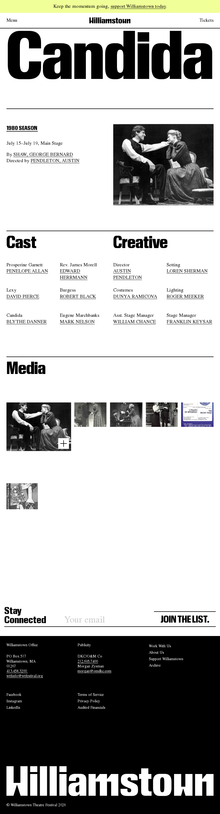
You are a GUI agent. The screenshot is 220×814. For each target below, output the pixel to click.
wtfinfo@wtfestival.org (24, 676)
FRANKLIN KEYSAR (189, 321)
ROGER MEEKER (185, 296)
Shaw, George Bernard (43, 154)
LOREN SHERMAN (187, 271)
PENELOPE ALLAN (27, 271)
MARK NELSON (77, 321)
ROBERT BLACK (78, 296)
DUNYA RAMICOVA (135, 296)
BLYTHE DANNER (26, 321)
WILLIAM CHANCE (134, 321)
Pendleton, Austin (55, 160)
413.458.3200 (17, 671)
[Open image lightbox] (63, 443)
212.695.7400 (88, 661)
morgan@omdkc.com (94, 671)
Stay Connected (25, 616)
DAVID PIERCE (22, 296)
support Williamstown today (138, 6)
